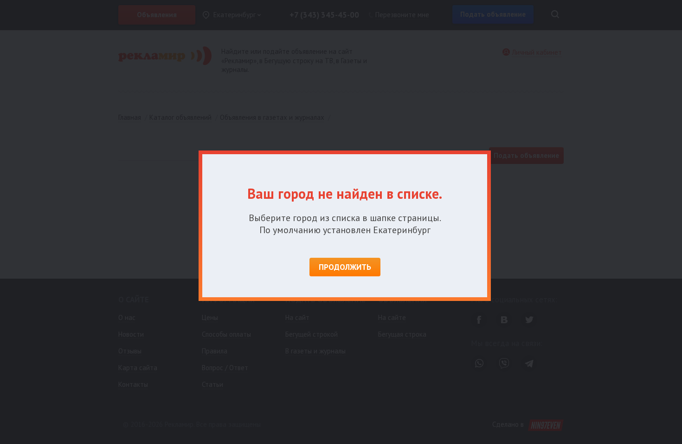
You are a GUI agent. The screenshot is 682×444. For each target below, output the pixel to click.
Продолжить (345, 267)
